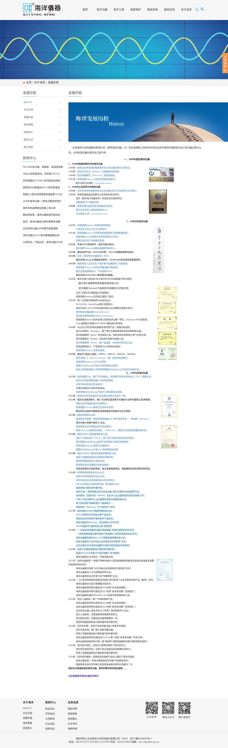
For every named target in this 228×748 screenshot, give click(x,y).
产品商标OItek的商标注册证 (106, 346)
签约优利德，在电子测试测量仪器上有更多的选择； (102, 626)
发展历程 (53, 82)
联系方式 (28, 139)
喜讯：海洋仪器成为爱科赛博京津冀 (41, 221)
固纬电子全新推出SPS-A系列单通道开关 (43, 187)
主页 (29, 82)
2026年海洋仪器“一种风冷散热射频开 (42, 201)
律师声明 (72, 728)
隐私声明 (72, 708)
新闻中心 (50, 702)
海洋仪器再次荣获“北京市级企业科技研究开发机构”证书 (103, 568)
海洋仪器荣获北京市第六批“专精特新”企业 (96, 576)
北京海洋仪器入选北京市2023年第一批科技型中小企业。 (103, 610)
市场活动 (50, 713)
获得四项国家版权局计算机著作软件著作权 (96, 622)
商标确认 (72, 718)
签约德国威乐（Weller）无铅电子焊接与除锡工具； (100, 338)
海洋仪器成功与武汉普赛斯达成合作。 (94, 583)
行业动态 (50, 723)
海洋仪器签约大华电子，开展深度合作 (94, 557)
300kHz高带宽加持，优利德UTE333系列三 (43, 174)
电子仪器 (102, 9)
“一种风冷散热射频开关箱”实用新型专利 (108, 660)
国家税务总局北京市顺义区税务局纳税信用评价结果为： (104, 664)
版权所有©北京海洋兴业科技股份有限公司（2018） (102, 738)
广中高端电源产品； (104, 599)
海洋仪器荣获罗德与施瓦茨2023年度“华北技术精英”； (102, 603)
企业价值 (28, 109)
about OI (28, 102)
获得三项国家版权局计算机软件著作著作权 (96, 653)
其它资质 (28, 147)
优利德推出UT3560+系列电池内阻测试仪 (43, 180)
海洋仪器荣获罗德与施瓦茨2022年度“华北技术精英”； (102, 587)
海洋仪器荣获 (82, 660)
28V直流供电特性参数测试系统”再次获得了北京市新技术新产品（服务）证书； (116, 580)
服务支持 (169, 9)
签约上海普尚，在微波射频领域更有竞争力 (96, 614)
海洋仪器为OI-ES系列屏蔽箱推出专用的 (43, 235)
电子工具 (118, 9)
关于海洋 (186, 9)
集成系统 (152, 9)
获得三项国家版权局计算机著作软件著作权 (96, 633)
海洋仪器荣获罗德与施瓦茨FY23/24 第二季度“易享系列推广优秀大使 (109, 637)
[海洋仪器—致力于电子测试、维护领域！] (42, 7)
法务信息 (73, 702)
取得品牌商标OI (83, 346)
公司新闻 (50, 718)
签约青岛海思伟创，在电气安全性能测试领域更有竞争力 (103, 649)
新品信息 (50, 708)
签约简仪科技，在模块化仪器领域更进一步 (96, 618)
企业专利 (72, 723)
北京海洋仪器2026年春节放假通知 (40, 228)
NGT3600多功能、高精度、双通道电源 (43, 167)
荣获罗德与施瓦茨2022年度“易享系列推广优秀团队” (110, 591)
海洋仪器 (80, 591)
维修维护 (135, 9)
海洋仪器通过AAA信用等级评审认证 (93, 572)
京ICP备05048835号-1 (141, 738)
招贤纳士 (28, 132)
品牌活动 (50, 728)
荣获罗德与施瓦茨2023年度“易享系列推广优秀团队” (110, 606)
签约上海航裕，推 (86, 599)
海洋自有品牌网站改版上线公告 (39, 208)
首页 (85, 9)
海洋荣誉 (28, 124)
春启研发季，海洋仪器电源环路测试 (41, 215)
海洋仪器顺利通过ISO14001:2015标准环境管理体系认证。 (104, 595)
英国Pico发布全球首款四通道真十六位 (42, 194)
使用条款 (72, 713)
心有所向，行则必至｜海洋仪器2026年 (43, 242)
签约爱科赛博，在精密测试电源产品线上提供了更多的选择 (105, 656)
